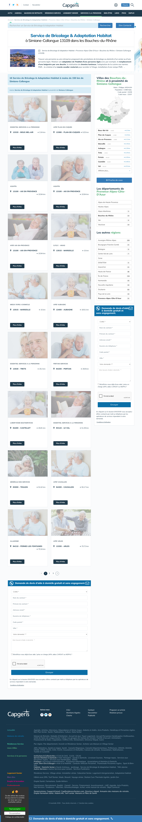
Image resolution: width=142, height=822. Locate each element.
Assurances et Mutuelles (73, 750)
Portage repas (110, 758)
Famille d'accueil (103, 738)
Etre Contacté (125, 25)
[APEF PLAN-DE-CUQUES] (71, 108)
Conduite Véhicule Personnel (84, 763)
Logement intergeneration (103, 773)
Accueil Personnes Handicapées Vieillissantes (115, 736)
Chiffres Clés (67, 740)
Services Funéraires (81, 769)
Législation (56, 740)
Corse (100, 258)
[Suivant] (57, 573)
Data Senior (77, 732)
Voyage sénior (77, 777)
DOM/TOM (113, 263)
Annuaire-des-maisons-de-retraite (114, 791)
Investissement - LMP (99, 785)
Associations (106, 750)
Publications (59, 732)
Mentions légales (73, 713)
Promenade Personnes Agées (109, 763)
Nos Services (39, 787)
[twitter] (13, 5)
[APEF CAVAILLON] (71, 463)
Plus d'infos (17, 148)
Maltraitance (118, 750)
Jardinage (75, 767)
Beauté (68, 777)
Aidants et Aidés (90, 730)
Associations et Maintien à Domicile (102, 761)
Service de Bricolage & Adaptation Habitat (98, 767)
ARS (35, 748)
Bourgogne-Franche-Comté (113, 245)
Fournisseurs (39, 785)
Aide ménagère (64, 758)
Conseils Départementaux (96, 748)
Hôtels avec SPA (40, 777)
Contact (26, 5)
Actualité (11, 730)
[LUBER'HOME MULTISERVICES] (28, 404)
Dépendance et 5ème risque (70, 730)
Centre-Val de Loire (113, 254)
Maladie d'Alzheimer (59, 736)
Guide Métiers (62, 781)
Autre (101, 740)
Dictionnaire (79, 740)
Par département (50, 744)
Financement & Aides (42, 740)
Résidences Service (15, 744)
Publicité (91, 715)
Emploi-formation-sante (44, 793)
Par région (38, 744)
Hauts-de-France (113, 271)
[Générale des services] (28, 463)
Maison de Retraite (42, 736)
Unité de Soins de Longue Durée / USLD (50, 738)
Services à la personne (91, 13)
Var (113, 220)
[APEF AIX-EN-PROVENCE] (28, 227)
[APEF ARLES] (71, 522)
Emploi (131, 13)
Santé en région (54, 748)
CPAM (42, 750)
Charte (69, 715)
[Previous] (41, 573)
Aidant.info (59, 793)
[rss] (17, 5)
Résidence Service (53, 13)
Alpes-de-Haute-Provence (108, 202)
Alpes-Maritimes (113, 211)
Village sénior (55, 773)
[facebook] (9, 5)
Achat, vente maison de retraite (93, 787)
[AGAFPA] (28, 168)
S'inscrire (125, 5)
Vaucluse (113, 225)
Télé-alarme (122, 767)
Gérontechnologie (71, 787)
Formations (50, 781)
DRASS (121, 748)
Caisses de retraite (92, 750)
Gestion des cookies (86, 803)
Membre (117, 5)
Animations (116, 738)
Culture (68, 732)
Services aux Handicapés (60, 759)
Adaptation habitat (123, 773)
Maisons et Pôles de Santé (86, 793)
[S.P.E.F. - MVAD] (71, 227)
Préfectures (112, 748)
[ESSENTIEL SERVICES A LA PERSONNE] (28, 108)
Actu (10, 13)
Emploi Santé (39, 781)
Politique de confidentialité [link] (14, 817)
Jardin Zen (114, 777)
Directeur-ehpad (92, 791)
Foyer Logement (88, 736)
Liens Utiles (12, 748)
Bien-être (108, 13)
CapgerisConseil (53, 791)
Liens (117, 13)
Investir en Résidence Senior (70, 744)
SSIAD (74, 759)
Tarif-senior (69, 793)
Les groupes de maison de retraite (81, 738)
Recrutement (50, 785)
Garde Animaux (62, 767)
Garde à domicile (80, 758)
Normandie (113, 280)
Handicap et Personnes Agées (122, 730)
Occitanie (113, 289)
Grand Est (113, 267)
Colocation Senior (84, 773)
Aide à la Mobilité (64, 763)
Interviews (53, 730)
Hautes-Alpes (103, 207)
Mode (61, 777)
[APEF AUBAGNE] (71, 286)
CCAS (48, 750)
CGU (68, 710)
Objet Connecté (113, 787)
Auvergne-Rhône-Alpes (113, 240)
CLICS (59, 750)
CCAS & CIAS (62, 756)
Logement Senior (70, 13)
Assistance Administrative (53, 761)
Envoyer (49, 672)
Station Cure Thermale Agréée (96, 777)
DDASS (128, 748)
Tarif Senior (53, 777)
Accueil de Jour (75, 736)
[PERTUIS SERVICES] (71, 345)
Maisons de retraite (33, 13)
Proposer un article (117, 710)
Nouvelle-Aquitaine (113, 285)
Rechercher (105, 25)
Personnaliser (14, 813)
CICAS (78, 756)
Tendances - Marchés (54, 787)
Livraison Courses (95, 758)
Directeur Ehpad (91, 740)
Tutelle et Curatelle (41, 752)
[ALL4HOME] (28, 522)
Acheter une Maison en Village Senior (98, 744)
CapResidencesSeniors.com (72, 791)
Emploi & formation (15, 781)
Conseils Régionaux (76, 748)
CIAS (54, 750)
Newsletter (36, 5)
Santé (50, 732)
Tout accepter (15, 809)
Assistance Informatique (76, 761)
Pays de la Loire (113, 294)
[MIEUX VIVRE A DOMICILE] (28, 286)
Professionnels (13, 785)
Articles (44, 730)
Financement (84, 785)
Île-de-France (113, 276)
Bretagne (113, 249)
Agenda (18, 13)
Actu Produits (103, 730)
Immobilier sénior (69, 773)
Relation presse (116, 713)
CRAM (36, 750)
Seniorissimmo (40, 791)
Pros (124, 13)
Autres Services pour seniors (60, 769)
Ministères (42, 748)
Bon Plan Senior (40, 732)
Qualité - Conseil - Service (67, 785)
